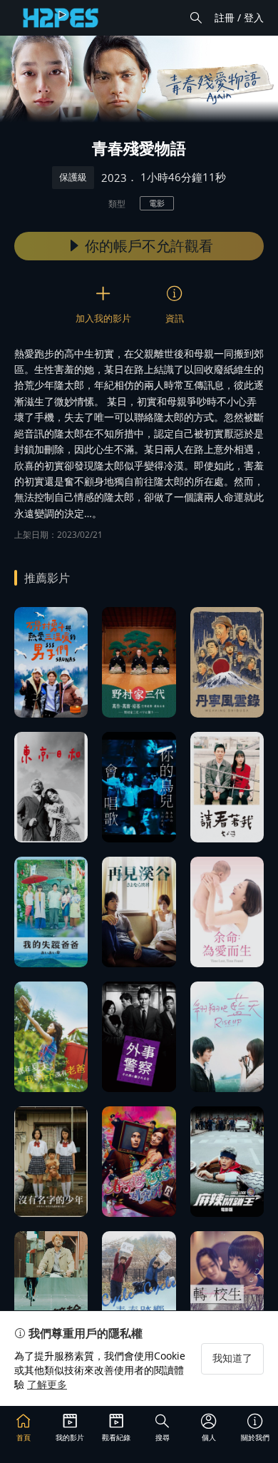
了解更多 (47, 1384)
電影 (157, 203)
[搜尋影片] (196, 18)
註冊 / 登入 (239, 17)
